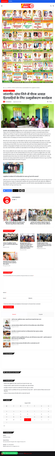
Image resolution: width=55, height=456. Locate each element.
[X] (16, 199)
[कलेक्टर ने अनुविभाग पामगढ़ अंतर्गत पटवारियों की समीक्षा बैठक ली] (10, 237)
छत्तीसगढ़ (9, 87)
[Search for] (53, 6)
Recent (14, 314)
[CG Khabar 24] (27, 6)
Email (4, 298)
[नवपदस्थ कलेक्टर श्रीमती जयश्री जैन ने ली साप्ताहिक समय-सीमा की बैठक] (6, 327)
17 (6, 417)
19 (20, 417)
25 (13, 419)
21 (34, 417)
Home (5, 87)
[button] (9, 453)
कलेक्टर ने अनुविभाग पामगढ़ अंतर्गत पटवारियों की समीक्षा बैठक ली (10, 244)
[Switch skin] (51, 6)
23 (48, 417)
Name (5, 292)
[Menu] (1, 6)
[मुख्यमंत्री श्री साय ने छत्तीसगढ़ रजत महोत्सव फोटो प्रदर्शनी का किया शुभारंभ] (10, 256)
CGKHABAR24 (8, 101)
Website (30, 298)
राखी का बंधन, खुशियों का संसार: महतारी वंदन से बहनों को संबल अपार (26, 319)
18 (13, 417)
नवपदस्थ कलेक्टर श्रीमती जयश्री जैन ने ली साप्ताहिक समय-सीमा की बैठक (23, 1)
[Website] (12, 199)
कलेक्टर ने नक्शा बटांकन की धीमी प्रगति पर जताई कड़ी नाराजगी (25, 343)
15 (41, 414)
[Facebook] (14, 199)
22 (41, 417)
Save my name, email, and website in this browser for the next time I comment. (22, 304)
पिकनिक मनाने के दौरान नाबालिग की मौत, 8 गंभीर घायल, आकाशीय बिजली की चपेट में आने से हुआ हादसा (44, 245)
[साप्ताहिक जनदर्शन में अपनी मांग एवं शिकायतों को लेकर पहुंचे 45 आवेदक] (6, 333)
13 (27, 414)
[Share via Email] (20, 190)
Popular (41, 314)
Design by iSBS (28, 453)
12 (20, 414)
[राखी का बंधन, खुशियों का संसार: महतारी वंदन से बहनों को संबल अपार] (6, 321)
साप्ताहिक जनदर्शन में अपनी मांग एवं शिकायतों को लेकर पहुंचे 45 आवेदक (27, 331)
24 (6, 419)
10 (6, 414)
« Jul (4, 425)
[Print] (23, 190)
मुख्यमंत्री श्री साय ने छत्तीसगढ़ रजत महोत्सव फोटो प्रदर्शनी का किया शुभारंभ (9, 263)
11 (13, 414)
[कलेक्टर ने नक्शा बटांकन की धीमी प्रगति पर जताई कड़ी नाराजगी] (6, 345)
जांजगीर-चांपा (11, 90)
